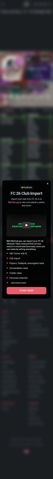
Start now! (26, 290)
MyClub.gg (13, 202)
